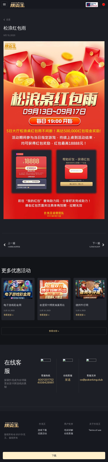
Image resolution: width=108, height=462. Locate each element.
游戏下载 (42, 430)
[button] (4, 4)
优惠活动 (42, 433)
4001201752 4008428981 (45, 381)
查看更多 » (9, 315)
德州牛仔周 (82, 305)
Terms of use (95, 430)
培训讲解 (68, 430)
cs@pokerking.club (91, 379)
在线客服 (68, 433)
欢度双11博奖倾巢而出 (52, 305)
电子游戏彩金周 (12, 305)
